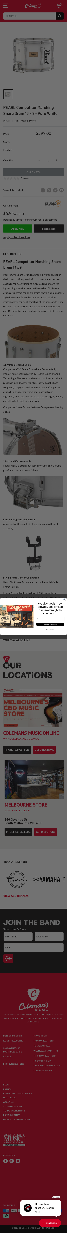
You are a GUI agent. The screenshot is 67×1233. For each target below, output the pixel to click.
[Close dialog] (65, 600)
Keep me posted (50, 624)
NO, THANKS (50, 629)
